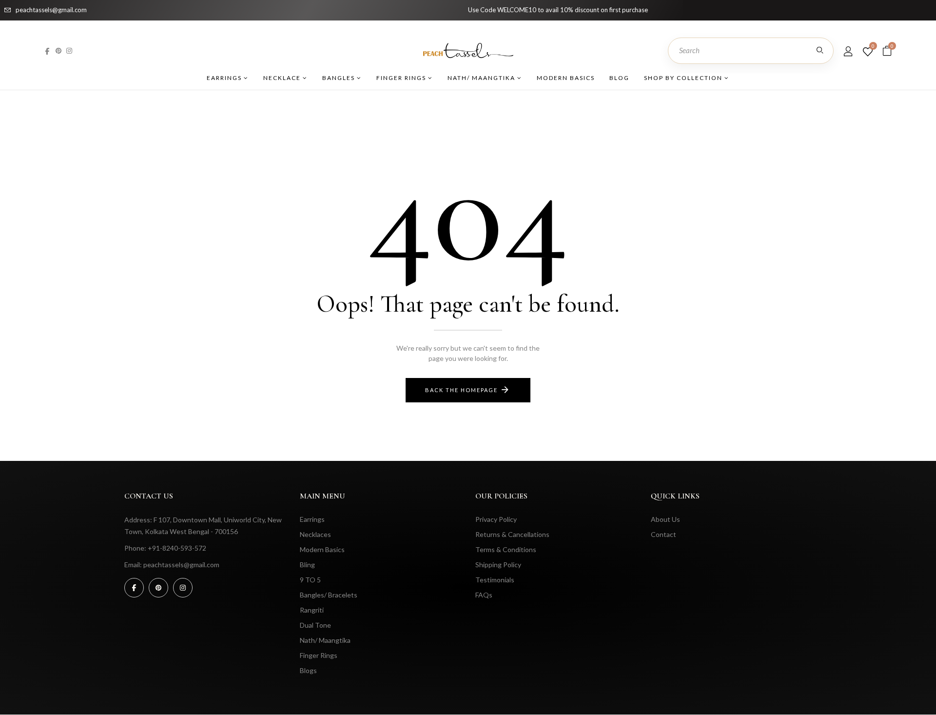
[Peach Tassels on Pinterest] (58, 50)
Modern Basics (566, 77)
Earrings (225, 77)
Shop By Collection (684, 77)
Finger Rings (402, 77)
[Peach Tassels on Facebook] (47, 50)
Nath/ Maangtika (482, 77)
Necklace (283, 77)
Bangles (339, 77)
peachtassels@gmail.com (51, 10)
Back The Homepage (461, 390)
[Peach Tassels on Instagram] (69, 50)
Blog (619, 77)
